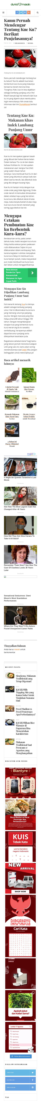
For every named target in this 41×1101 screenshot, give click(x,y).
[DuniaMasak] (20, 4)
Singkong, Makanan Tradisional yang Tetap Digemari (26, 678)
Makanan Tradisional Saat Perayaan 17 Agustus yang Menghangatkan (24, 747)
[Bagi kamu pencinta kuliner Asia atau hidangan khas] (20, 1005)
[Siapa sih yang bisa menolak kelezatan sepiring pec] (20, 814)
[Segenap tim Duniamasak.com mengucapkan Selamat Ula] (20, 910)
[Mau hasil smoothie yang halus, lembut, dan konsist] (20, 783)
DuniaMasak (24, 104)
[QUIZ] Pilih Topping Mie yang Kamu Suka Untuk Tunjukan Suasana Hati (25, 695)
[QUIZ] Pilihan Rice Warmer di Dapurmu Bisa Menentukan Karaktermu (25, 728)
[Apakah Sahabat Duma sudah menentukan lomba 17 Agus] (20, 1037)
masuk (17, 649)
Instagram (11, 1087)
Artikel (30, 43)
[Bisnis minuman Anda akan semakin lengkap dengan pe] (20, 973)
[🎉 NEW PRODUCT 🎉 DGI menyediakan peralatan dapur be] (20, 878)
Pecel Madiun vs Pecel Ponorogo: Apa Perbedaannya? (26, 712)
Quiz (17, 686)
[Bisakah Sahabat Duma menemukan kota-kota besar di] (20, 942)
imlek (24, 349)
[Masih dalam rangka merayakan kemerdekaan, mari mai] (20, 846)
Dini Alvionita (20, 43)
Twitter (10, 1072)
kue (23, 304)
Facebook (10, 1080)
